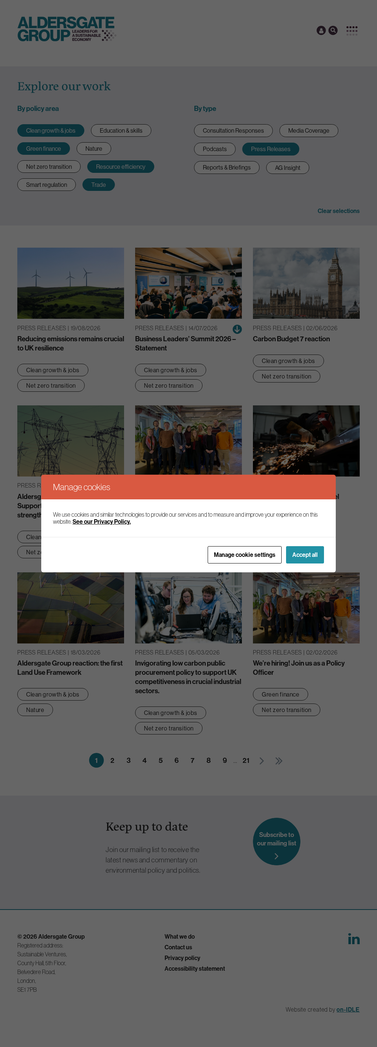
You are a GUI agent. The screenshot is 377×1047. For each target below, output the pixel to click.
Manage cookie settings (244, 554)
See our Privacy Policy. (102, 521)
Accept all (305, 554)
